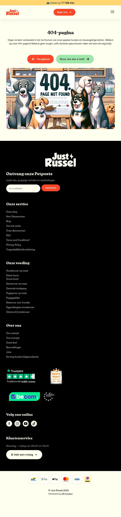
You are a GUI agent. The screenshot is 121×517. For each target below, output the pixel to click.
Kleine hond (12, 275)
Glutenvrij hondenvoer (18, 312)
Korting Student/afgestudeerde (22, 357)
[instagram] (17, 424)
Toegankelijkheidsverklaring (20, 249)
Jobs (8, 352)
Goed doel (11, 342)
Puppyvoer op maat (16, 293)
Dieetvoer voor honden (18, 302)
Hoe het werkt (13, 226)
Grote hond (12, 279)
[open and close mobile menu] (112, 11)
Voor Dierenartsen (15, 216)
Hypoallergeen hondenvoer (20, 307)
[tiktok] (34, 424)
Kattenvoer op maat (16, 283)
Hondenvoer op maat (17, 270)
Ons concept (12, 338)
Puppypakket (13, 298)
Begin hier (62, 12)
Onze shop (11, 212)
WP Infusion (67, 494)
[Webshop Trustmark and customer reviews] (60, 396)
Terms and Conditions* (18, 240)
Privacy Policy (13, 245)
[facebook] (9, 424)
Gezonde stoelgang (16, 288)
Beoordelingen (13, 347)
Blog (8, 221)
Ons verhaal (12, 333)
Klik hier (70, 3)
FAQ (8, 235)
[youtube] (26, 424)
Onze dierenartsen (15, 230)
